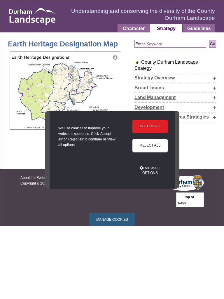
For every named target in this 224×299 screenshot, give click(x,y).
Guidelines (199, 28)
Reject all (150, 145)
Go (212, 44)
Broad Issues (149, 87)
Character (134, 28)
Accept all (150, 126)
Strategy (166, 28)
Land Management (155, 97)
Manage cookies (112, 219)
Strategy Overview (154, 77)
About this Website (35, 178)
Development (149, 107)
